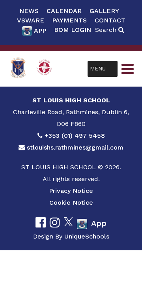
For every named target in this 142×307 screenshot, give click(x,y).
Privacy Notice (71, 190)
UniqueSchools (86, 236)
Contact (110, 20)
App (40, 30)
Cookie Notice (71, 202)
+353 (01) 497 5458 (75, 135)
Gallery (104, 11)
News (29, 11)
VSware (30, 20)
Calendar (64, 11)
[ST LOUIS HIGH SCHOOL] (18, 68)
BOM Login (72, 29)
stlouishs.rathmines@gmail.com (75, 147)
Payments (69, 20)
